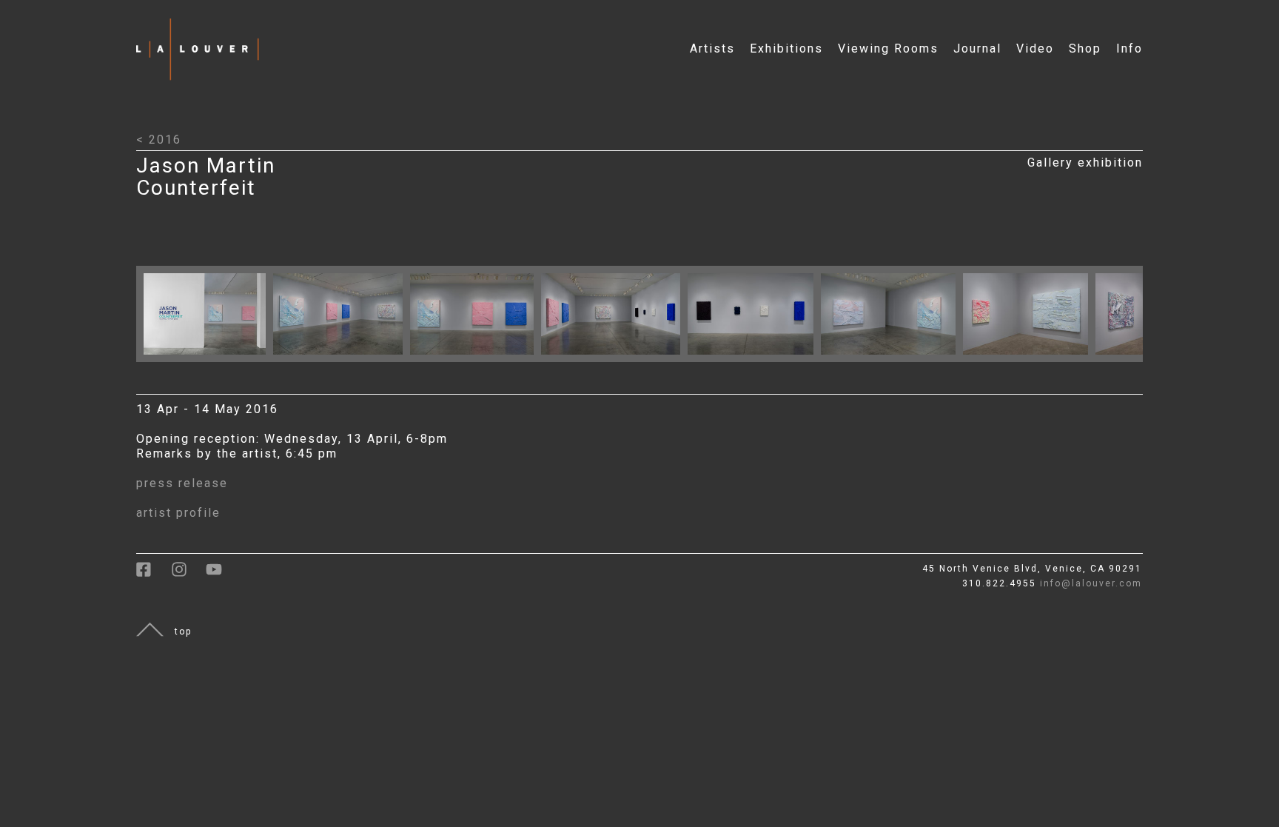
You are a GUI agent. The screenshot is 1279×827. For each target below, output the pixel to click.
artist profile (178, 513)
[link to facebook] (153, 574)
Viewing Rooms (888, 48)
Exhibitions (786, 48)
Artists (712, 48)
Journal (977, 48)
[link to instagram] (188, 574)
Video (1035, 48)
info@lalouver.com (1091, 583)
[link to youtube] (221, 574)
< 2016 (158, 140)
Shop (1085, 48)
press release (182, 483)
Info (1129, 48)
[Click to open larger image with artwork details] (208, 358)
